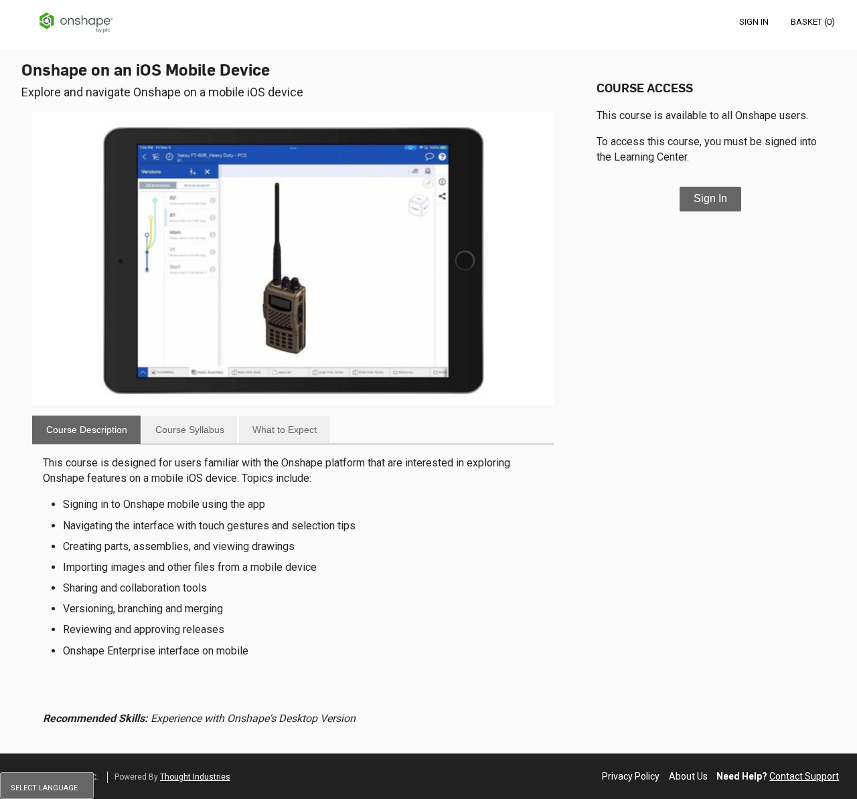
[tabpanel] (293, 596)
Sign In (710, 198)
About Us (688, 776)
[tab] (86, 430)
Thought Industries (195, 777)
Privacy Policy (630, 776)
